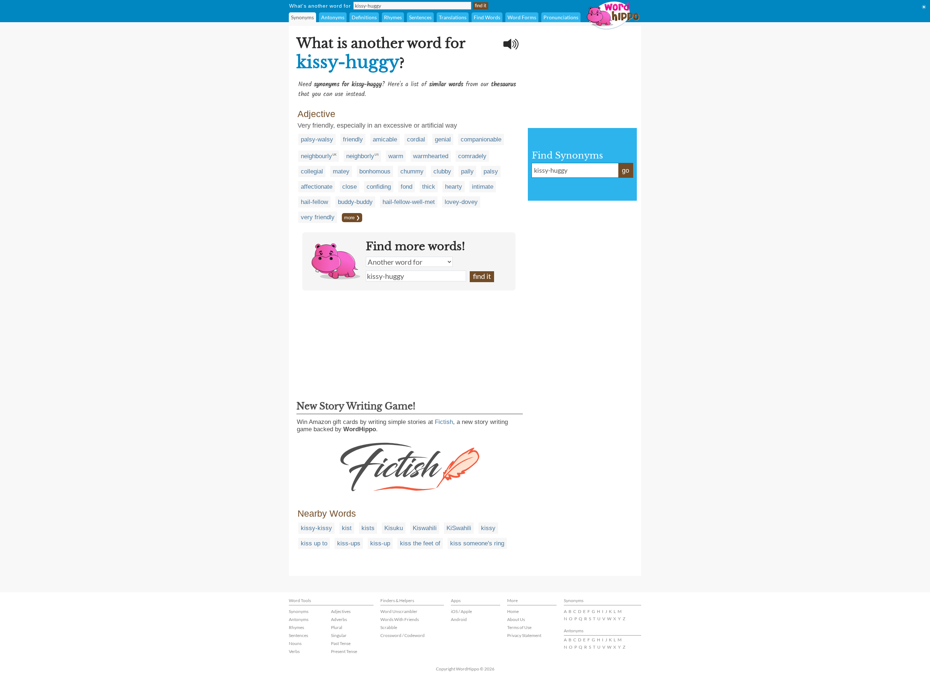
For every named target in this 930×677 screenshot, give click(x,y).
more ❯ (352, 217)
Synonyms (302, 17)
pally (467, 171)
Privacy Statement (524, 635)
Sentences (420, 17)
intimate (482, 186)
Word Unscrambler (398, 611)
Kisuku (393, 528)
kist (347, 528)
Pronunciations (560, 17)
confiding (379, 186)
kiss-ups (348, 543)
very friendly (318, 217)
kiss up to (314, 543)
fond (406, 186)
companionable (481, 139)
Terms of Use (519, 627)
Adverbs (339, 619)
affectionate (316, 186)
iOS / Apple (461, 611)
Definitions (364, 17)
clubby (442, 171)
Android (459, 619)
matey (341, 171)
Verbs (294, 651)
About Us (516, 619)
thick (428, 186)
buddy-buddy (355, 202)
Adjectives (341, 611)
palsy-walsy (317, 139)
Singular (339, 635)
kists (368, 528)
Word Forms (522, 17)
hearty (453, 186)
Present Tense (344, 651)
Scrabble (388, 627)
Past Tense (341, 643)
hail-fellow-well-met (409, 202)
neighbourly (316, 156)
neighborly (360, 156)
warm (395, 156)
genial (443, 139)
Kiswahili (425, 528)
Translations (452, 17)
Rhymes (393, 17)
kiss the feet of (420, 543)
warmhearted (430, 156)
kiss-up (380, 543)
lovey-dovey (461, 202)
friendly (353, 139)
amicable (385, 139)
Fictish (444, 421)
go (625, 170)
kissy (488, 528)
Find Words (487, 17)
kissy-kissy (316, 528)
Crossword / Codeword (402, 635)
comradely (472, 156)
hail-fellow (314, 202)
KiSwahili (458, 528)
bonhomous (375, 171)
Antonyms (332, 17)
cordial (416, 139)
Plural (336, 627)
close (349, 186)
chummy (412, 171)
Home (513, 611)
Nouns (295, 643)
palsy (491, 171)
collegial (312, 171)
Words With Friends (399, 619)
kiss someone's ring (477, 543)
